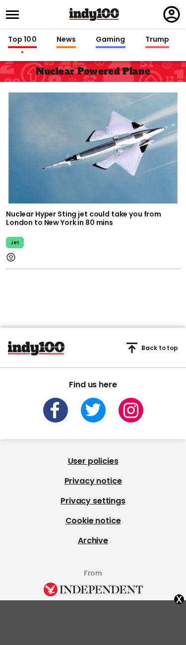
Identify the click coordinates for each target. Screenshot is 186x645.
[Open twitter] (93, 410)
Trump (157, 39)
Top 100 (22, 39)
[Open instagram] (131, 410)
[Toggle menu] (15, 14)
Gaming (110, 39)
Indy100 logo (94, 14)
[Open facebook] (55, 410)
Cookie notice (93, 520)
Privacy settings (93, 500)
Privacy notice (93, 481)
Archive (93, 540)
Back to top (159, 348)
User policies (93, 461)
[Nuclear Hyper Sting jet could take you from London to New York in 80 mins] (93, 147)
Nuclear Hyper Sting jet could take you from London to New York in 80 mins (83, 218)
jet (14, 242)
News (66, 39)
